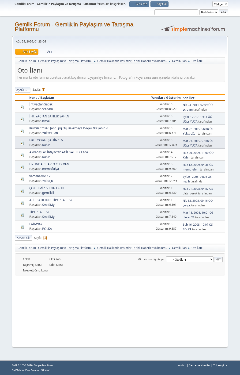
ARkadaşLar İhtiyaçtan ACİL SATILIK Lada (58, 152)
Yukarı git (23, 238)
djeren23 (189, 217)
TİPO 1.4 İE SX (39, 212)
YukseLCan (50, 133)
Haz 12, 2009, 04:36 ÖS (198, 165)
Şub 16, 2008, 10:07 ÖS (198, 225)
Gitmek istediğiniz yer (151, 259)
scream (47, 109)
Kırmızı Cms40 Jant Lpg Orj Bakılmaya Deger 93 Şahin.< (68, 128)
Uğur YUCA (190, 122)
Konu (33, 98)
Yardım (182, 365)
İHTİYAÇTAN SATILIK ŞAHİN (49, 116)
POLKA (47, 229)
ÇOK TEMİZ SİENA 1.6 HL (47, 188)
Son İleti (189, 98)
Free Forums (32, 370)
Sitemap (45, 370)
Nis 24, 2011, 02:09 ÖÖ (198, 105)
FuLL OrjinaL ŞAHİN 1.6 (46, 140)
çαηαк (187, 205)
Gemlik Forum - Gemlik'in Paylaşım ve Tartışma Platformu (74, 26)
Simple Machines (43, 365)
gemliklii (48, 193)
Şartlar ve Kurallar (199, 365)
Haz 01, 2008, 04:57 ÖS (198, 189)
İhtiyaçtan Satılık (40, 104)
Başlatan (47, 98)
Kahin (46, 145)
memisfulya (50, 169)
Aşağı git (22, 90)
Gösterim (173, 98)
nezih (186, 181)
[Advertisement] (120, 311)
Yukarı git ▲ (220, 365)
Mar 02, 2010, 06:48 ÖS (198, 129)
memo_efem (191, 169)
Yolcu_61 (48, 181)
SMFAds (16, 370)
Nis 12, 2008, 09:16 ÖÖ (198, 201)
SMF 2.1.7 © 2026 (22, 365)
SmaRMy (48, 205)
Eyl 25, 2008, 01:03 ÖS (197, 177)
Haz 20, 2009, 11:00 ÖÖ (198, 153)
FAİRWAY (35, 224)
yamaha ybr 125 (40, 176)
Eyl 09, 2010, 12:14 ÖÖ (197, 117)
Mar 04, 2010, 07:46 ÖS (198, 141)
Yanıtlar (157, 98)
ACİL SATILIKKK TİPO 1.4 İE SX (50, 200)
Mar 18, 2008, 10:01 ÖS (198, 213)
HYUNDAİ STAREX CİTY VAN (49, 164)
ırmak (46, 121)
